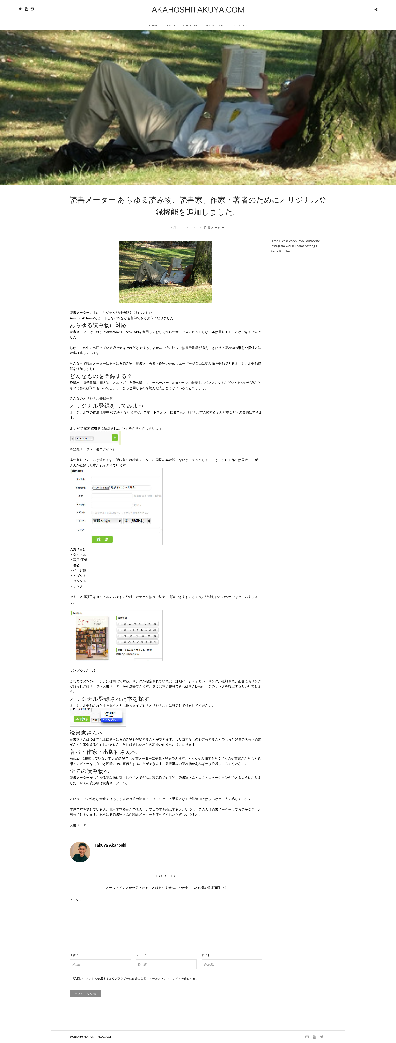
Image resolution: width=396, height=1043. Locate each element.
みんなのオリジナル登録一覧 (91, 398)
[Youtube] (26, 9)
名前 (74, 955)
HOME (153, 25)
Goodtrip (239, 25)
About (170, 25)
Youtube (190, 25)
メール (141, 955)
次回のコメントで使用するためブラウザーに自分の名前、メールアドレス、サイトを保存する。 (136, 978)
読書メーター (214, 227)
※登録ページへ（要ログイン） (93, 449)
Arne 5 (91, 670)
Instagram (214, 25)
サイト (206, 955)
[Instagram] (32, 9)
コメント (76, 900)
